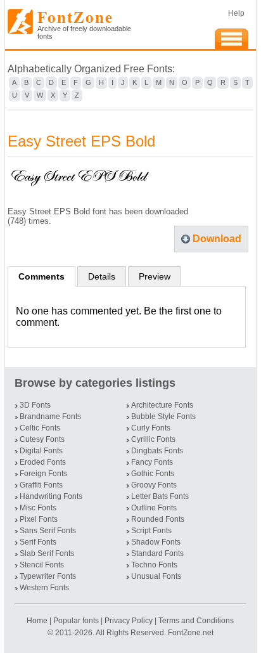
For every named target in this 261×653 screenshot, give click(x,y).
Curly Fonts (150, 427)
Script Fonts (151, 530)
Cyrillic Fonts (153, 439)
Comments (41, 276)
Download (217, 238)
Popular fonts (76, 620)
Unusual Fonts (156, 576)
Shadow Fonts (156, 542)
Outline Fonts (154, 507)
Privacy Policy (129, 620)
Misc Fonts (38, 507)
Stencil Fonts (42, 564)
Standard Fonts (157, 553)
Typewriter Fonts (48, 576)
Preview (154, 276)
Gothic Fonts (152, 473)
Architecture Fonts (162, 405)
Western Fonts (44, 587)
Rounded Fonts (157, 519)
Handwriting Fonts (51, 496)
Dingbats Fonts (157, 450)
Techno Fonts (154, 564)
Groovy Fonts (154, 485)
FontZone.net (190, 632)
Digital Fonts (41, 450)
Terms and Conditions (196, 620)
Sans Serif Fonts (48, 530)
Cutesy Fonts (42, 439)
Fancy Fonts (152, 462)
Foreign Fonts (43, 473)
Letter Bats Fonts (160, 496)
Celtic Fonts (40, 427)
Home (38, 620)
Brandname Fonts (50, 416)
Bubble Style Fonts (163, 416)
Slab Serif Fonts (47, 553)
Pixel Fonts (39, 519)
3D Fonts (35, 405)
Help (236, 13)
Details (101, 276)
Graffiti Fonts (41, 485)
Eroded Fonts (43, 462)
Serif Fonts (38, 542)
